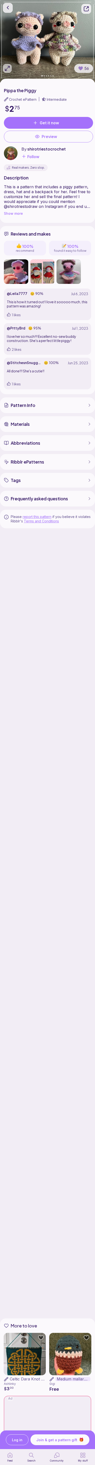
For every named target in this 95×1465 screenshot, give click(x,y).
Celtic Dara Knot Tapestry (33, 1379)
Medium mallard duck (73, 1379)
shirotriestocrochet (46, 149)
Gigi (52, 1384)
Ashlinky (10, 1384)
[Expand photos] (7, 68)
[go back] (8, 8)
